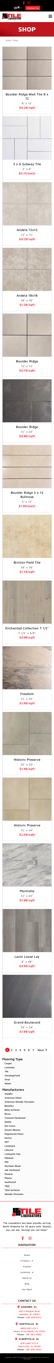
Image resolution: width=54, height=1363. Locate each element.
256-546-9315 (33, 1317)
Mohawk (9, 1158)
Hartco (8, 1138)
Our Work (27, 1289)
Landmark (10, 1146)
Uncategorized (12, 1075)
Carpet (8, 1063)
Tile (6, 1071)
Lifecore (9, 1150)
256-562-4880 (33, 1334)
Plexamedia (27, 1359)
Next (41, 1050)
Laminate (10, 1067)
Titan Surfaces (12, 1190)
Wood (8, 1083)
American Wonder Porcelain (19, 1101)
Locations (25, 1272)
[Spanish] (19, 8)
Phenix (8, 1178)
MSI (6, 1162)
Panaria (9, 1174)
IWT (7, 1142)
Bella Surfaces (12, 1110)
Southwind (10, 1182)
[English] (15, 8)
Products (25, 1261)
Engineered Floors (14, 1134)
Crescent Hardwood (15, 1118)
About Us (27, 1278)
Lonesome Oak (12, 1154)
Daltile (8, 1122)
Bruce (8, 1114)
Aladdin (9, 1093)
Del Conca (10, 1126)
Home (8, 40)
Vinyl (7, 1079)
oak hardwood (12, 1170)
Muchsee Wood (13, 1166)
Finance (27, 1266)
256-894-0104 (33, 1349)
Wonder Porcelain (14, 1194)
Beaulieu (9, 1105)
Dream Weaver (12, 1130)
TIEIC (7, 1186)
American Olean (13, 1097)
